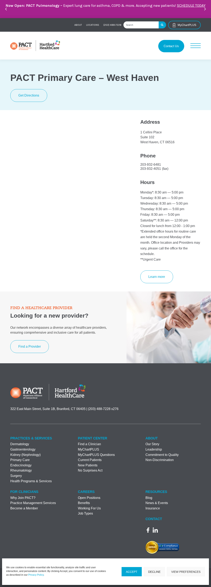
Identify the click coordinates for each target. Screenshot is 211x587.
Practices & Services (31, 438)
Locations (92, 24)
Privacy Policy (36, 574)
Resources (156, 492)
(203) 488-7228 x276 (103, 409)
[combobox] (141, 24)
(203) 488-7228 (112, 24)
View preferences (185, 571)
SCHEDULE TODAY (191, 5)
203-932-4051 (150, 168)
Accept (131, 571)
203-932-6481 (150, 164)
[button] (6, 9)
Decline (154, 571)
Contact (153, 519)
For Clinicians (24, 492)
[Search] (162, 24)
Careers (86, 492)
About (78, 24)
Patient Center (92, 438)
